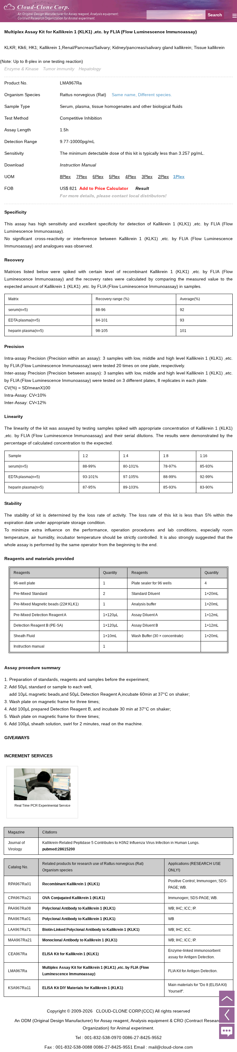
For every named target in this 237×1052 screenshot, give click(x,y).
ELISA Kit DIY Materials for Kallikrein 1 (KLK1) (82, 988)
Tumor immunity (58, 68)
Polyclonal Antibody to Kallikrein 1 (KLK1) (78, 908)
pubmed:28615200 (58, 849)
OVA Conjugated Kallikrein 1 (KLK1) (73, 898)
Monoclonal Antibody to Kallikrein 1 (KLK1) (79, 940)
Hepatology (90, 68)
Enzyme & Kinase (21, 68)
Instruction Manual (78, 164)
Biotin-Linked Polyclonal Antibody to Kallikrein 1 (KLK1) (90, 929)
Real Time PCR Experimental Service (42, 805)
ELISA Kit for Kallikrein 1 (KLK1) (70, 954)
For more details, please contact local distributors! (113, 195)
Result (142, 188)
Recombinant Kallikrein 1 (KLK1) (71, 884)
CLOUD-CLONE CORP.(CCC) (125, 1011)
